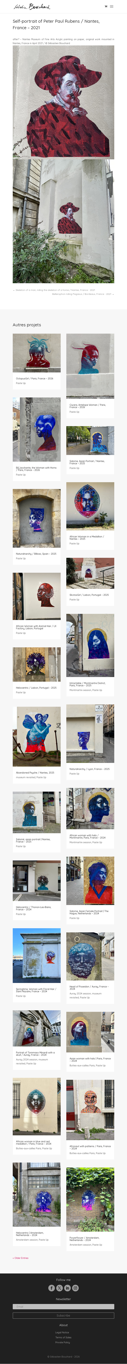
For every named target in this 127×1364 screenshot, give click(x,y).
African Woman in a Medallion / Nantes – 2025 (87, 537)
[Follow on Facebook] (51, 1288)
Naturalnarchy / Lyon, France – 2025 (90, 769)
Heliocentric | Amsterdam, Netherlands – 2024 (30, 1234)
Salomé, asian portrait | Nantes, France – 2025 (33, 840)
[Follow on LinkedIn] (67, 1288)
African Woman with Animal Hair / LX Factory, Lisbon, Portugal (36, 627)
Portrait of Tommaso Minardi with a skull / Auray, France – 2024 (35, 1053)
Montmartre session (80, 690)
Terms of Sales (63, 1337)
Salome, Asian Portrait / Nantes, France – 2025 (87, 462)
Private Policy (62, 1342)
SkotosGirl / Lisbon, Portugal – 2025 (89, 594)
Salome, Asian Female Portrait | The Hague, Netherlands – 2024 (89, 912)
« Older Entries (20, 1258)
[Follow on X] (59, 1288)
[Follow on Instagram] (75, 1288)
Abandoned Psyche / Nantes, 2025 (35, 772)
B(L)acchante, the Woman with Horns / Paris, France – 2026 (36, 469)
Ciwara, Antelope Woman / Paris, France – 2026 (88, 406)
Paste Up (21, 383)
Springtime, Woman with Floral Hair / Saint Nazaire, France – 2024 (36, 990)
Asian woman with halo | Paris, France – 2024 (90, 1059)
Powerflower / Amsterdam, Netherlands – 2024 (84, 1239)
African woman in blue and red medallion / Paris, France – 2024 (33, 1142)
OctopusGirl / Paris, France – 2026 (34, 378)
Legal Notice (62, 1332)
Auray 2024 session (26, 1059)
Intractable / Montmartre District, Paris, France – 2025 (88, 684)
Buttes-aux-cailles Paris (28, 1148)
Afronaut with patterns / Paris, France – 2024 (90, 1147)
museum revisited (25, 777)
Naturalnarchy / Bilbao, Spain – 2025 (36, 553)
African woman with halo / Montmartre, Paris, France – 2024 (88, 836)
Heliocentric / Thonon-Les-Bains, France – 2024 (33, 908)
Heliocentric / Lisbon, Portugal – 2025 (36, 687)
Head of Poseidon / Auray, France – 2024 (89, 987)
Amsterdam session (27, 1239)
